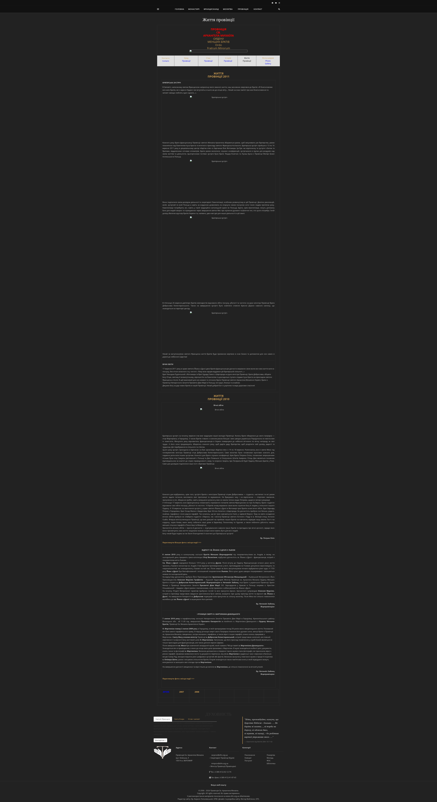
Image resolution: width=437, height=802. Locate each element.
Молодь (269, 758)
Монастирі (194, 9)
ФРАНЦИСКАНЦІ (211, 9)
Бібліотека (270, 763)
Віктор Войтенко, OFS (250, 799)
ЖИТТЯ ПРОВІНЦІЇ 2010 (218, 397)
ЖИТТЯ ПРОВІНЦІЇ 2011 (218, 74)
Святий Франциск (162, 719)
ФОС (268, 760)
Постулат (248, 760)
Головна (179, 9)
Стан (208, 58)
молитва (228, 9)
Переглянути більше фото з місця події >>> (182, 542)
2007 (181, 691)
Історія (228, 58)
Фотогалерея (268, 58)
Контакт (258, 9)
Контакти (166, 58)
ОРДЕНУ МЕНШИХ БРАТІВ (219, 40)
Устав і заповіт (194, 719)
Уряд (186, 58)
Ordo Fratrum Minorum (218, 46)
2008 (197, 691)
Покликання (249, 755)
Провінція (243, 9)
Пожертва (270, 755)
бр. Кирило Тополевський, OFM (204, 799)
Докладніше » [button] (160, 740)
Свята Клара (179, 719)
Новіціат (248, 758)
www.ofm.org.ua (232, 796)
